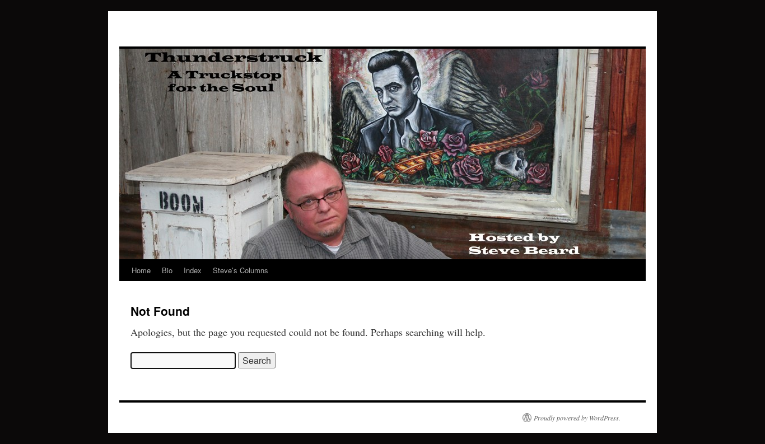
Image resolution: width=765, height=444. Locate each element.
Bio (167, 270)
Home (141, 270)
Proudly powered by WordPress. (577, 417)
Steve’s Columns (240, 270)
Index (193, 270)
